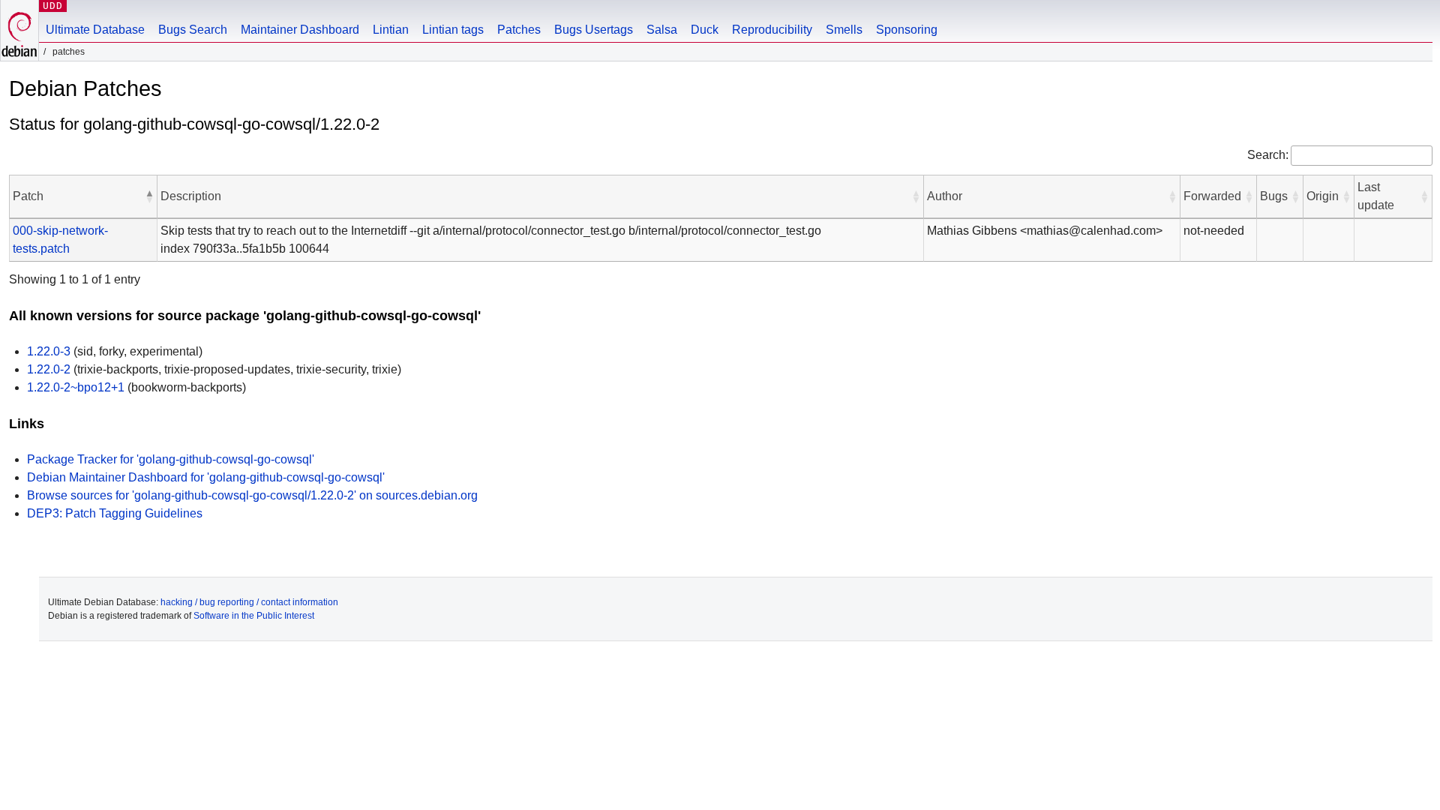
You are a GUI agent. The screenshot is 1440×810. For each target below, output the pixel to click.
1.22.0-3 (48, 351)
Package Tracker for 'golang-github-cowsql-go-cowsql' (170, 459)
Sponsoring (907, 29)
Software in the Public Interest (254, 615)
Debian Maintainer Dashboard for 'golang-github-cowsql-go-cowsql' (206, 477)
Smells (844, 29)
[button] (149, 196)
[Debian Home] (19, 30)
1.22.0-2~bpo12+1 (75, 387)
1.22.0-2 (48, 369)
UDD (53, 5)
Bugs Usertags (593, 29)
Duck (704, 29)
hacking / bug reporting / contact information (249, 602)
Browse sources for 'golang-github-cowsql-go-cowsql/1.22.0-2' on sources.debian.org (252, 495)
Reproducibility (772, 29)
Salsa (661, 29)
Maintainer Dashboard (300, 29)
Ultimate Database (95, 29)
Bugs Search (192, 29)
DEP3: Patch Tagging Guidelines (114, 513)
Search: (1267, 154)
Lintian (391, 29)
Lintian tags (453, 29)
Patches (519, 29)
